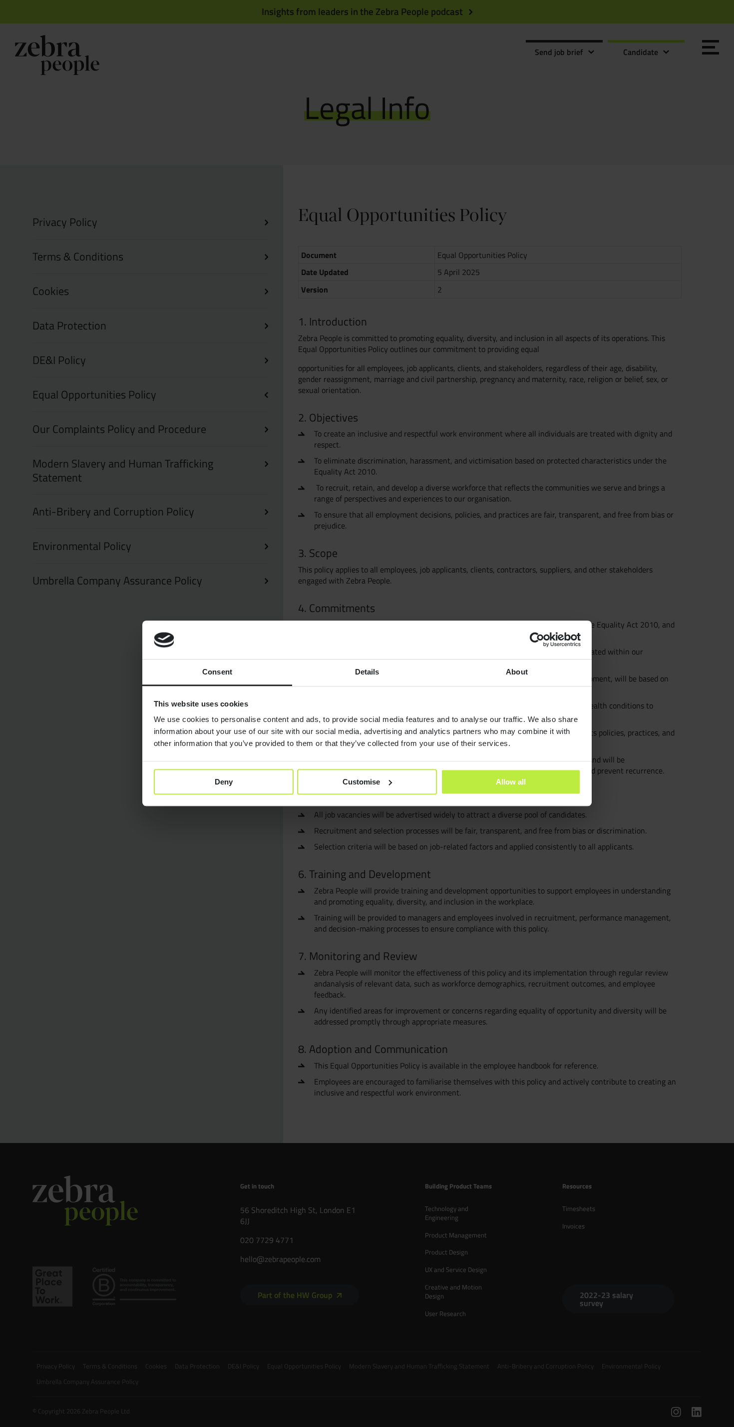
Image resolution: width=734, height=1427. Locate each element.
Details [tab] (367, 672)
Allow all (511, 782)
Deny (224, 782)
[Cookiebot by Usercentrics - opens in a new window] (537, 640)
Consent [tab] (217, 672)
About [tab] (517, 672)
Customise (361, 782)
